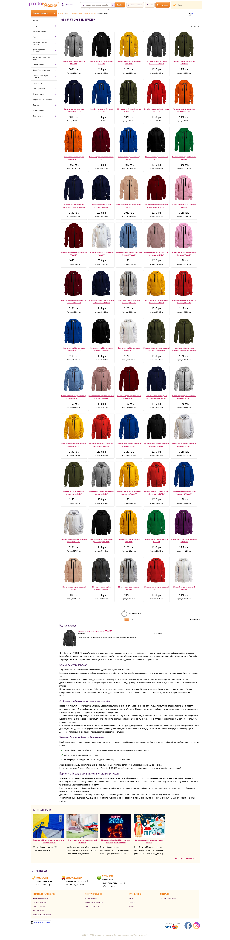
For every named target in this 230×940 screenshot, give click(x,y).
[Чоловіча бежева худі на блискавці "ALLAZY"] (129, 188)
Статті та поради (39, 906)
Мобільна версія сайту (42, 923)
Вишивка (36, 20)
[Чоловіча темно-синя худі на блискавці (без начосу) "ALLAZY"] (74, 188)
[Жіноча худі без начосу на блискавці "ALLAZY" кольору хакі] (156, 331)
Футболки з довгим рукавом (40, 43)
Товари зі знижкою (40, 26)
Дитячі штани (38, 116)
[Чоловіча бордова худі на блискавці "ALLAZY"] (74, 235)
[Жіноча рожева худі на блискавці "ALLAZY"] (184, 188)
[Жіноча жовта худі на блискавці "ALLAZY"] (129, 522)
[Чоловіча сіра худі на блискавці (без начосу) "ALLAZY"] (101, 474)
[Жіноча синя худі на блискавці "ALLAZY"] (129, 140)
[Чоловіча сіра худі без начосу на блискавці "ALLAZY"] (184, 379)
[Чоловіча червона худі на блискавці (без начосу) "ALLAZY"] (156, 474)
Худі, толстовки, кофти (41, 37)
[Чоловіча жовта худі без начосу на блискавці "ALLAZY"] (74, 427)
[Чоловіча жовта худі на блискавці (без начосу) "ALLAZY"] (129, 474)
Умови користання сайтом (42, 915)
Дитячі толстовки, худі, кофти (41, 58)
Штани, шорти (38, 65)
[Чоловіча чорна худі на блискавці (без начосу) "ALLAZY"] (101, 522)
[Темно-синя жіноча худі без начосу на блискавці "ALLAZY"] (101, 283)
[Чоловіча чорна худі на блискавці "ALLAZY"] (101, 44)
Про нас (150, 5)
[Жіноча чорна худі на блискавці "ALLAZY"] (156, 140)
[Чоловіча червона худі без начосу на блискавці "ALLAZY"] (101, 427)
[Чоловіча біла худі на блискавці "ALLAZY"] (101, 235)
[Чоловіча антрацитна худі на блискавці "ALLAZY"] (156, 44)
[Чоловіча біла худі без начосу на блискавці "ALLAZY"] (184, 427)
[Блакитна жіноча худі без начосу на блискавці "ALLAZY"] (129, 235)
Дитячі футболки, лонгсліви (39, 51)
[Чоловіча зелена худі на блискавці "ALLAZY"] (184, 140)
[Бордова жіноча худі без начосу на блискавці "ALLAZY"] (74, 283)
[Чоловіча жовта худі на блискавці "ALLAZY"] (129, 44)
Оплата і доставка (91, 898)
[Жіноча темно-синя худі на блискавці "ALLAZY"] (101, 188)
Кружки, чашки (38, 94)
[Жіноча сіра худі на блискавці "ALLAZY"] (129, 570)
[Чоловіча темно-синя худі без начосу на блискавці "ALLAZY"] (156, 379)
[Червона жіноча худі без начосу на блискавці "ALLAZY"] (184, 283)
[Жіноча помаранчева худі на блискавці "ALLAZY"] (74, 140)
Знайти (120, 5)
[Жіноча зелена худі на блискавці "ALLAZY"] (156, 522)
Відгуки (131, 906)
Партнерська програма (168, 898)
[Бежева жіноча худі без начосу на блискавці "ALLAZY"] (156, 235)
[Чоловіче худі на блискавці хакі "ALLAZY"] (184, 44)
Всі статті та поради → (186, 858)
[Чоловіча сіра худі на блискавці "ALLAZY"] (74, 44)
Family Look (37, 83)
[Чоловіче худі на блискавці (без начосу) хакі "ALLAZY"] (74, 474)
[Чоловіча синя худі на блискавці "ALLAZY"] (101, 92)
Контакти (132, 902)
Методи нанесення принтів (94, 902)
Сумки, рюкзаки (39, 88)
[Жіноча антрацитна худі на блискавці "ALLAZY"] (101, 570)
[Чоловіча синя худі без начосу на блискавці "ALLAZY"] (129, 427)
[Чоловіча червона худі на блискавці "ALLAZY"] (156, 92)
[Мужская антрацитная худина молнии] (69, 646)
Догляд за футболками (92, 906)
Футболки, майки (39, 31)
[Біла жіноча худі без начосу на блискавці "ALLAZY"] (129, 331)
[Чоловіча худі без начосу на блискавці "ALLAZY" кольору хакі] (184, 331)
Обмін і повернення (39, 902)
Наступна (194, 619)
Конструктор (162, 5)
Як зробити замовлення (41, 898)
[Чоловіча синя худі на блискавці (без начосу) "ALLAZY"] (184, 474)
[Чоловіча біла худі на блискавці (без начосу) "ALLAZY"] (74, 522)
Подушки (36, 105)
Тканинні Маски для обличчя (40, 77)
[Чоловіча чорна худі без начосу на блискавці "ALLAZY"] (156, 427)
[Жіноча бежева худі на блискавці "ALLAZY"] (74, 570)
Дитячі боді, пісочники (41, 70)
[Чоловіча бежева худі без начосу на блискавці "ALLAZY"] (101, 379)
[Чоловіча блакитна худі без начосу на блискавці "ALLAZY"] (74, 379)
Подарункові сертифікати (42, 99)
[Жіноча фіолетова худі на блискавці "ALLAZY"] (184, 522)
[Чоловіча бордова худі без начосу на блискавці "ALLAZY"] (129, 379)
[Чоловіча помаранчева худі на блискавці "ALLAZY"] (184, 92)
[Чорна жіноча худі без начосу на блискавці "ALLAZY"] (101, 331)
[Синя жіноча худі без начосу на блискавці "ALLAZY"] (74, 331)
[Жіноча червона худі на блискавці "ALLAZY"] (156, 570)
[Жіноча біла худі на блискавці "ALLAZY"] (184, 570)
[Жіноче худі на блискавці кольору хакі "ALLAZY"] (129, 92)
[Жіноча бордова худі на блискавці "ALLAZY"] (101, 140)
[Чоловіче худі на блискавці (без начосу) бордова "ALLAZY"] (156, 188)
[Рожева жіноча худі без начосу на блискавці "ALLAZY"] (184, 235)
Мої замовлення (38, 910)
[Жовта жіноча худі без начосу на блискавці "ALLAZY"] (156, 283)
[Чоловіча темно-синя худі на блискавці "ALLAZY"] (74, 92)
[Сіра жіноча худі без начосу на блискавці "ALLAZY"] (129, 283)
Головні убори (38, 110)
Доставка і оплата (135, 5)
